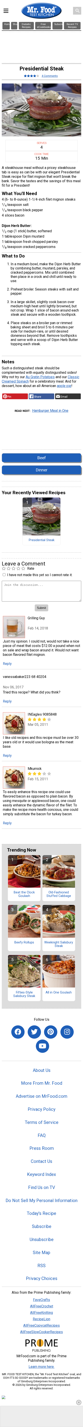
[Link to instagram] (67, 1032)
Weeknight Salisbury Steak (58, 944)
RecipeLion (41, 1319)
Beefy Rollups (24, 942)
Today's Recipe (41, 1213)
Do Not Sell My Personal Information (41, 1200)
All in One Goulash (59, 992)
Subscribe (41, 1226)
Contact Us (41, 1161)
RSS (41, 1265)
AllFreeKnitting (41, 1313)
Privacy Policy (41, 1109)
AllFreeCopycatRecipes (41, 1325)
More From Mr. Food (41, 1083)
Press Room (41, 1148)
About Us (41, 1070)
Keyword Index (41, 1174)
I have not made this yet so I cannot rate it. (39, 575)
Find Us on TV (41, 1187)
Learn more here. (41, 1367)
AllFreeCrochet (41, 1306)
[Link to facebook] (18, 1032)
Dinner (42, 469)
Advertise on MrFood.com (41, 1096)
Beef (41, 457)
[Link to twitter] (34, 1032)
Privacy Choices (41, 1278)
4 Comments (50, 75)
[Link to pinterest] (50, 1032)
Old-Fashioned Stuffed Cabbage (58, 894)
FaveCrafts (41, 1300)
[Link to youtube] (42, 1046)
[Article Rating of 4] (31, 75)
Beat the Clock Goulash (24, 894)
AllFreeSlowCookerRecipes (41, 1332)
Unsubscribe (42, 1239)
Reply (7, 664)
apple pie (64, 386)
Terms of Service (41, 1122)
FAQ (42, 1135)
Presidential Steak (41, 540)
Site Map (41, 1252)
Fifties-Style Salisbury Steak (24, 994)
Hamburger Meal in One (50, 411)
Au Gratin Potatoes (40, 377)
